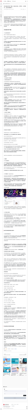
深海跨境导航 (8, 408)
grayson (21, 366)
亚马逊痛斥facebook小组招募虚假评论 (23, 365)
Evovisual (12, 408)
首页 (4, 3)
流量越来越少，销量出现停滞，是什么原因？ (6, 365)
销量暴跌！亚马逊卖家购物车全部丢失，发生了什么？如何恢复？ (15, 365)
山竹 (4, 366)
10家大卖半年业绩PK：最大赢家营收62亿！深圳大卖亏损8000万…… (6, 374)
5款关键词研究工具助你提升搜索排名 (23, 374)
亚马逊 (7, 3)
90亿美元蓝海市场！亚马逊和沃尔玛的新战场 (14, 374)
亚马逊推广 (8, 25)
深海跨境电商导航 (14, 375)
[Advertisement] (13, 13)
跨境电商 (10, 16)
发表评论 (25, 395)
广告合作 (15, 404)
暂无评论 (5, 386)
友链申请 (12, 404)
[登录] (25, 1)
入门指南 (6, 3)
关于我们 (17, 404)
